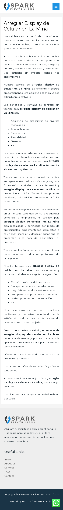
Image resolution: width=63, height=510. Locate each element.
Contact (9, 475)
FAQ (7, 471)
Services (9, 467)
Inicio (7, 459)
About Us (9, 463)
